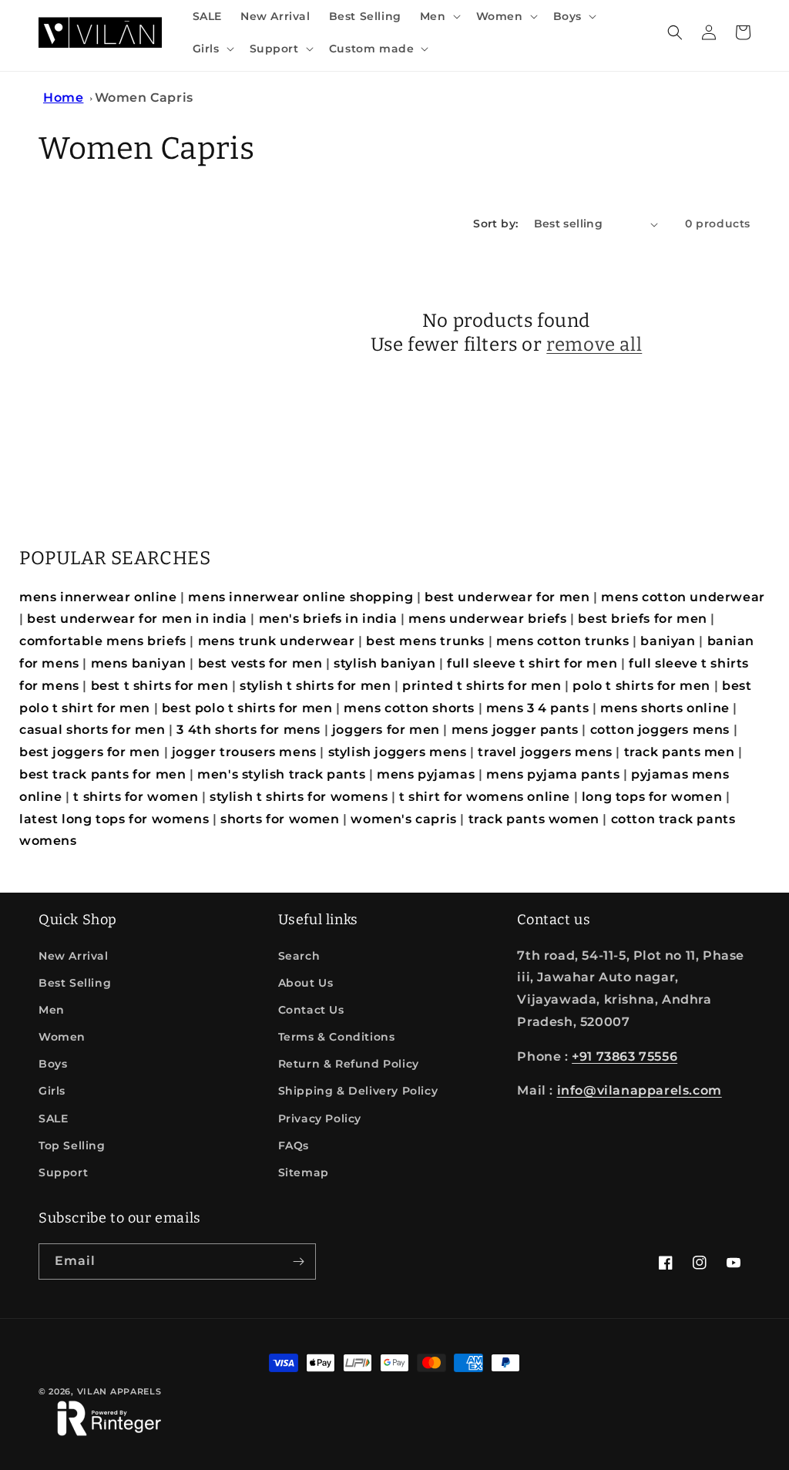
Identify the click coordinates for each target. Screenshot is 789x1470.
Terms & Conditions (336, 1037)
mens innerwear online (98, 597)
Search (299, 956)
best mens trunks (425, 641)
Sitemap (303, 1172)
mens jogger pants (515, 729)
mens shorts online (665, 708)
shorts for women (280, 819)
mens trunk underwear (276, 641)
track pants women (533, 819)
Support (63, 1172)
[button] (439, 16)
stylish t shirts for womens (299, 796)
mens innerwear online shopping (300, 597)
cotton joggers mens (660, 729)
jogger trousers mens (244, 752)
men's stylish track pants (281, 774)
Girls (52, 1091)
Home (63, 97)
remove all (594, 344)
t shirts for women (135, 796)
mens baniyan (138, 663)
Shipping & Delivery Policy (358, 1091)
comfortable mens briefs (102, 641)
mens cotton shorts (409, 708)
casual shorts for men (92, 729)
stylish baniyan (384, 663)
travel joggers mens (545, 752)
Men (52, 1010)
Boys (53, 1064)
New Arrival (74, 956)
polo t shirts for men (641, 685)
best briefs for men (642, 618)
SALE (53, 1118)
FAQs (293, 1145)
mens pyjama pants (552, 774)
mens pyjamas (426, 774)
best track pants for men (102, 774)
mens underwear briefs (487, 618)
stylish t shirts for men (315, 685)
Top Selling (72, 1145)
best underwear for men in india (137, 618)
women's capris (403, 819)
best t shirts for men (160, 685)
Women (62, 1037)
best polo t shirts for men (247, 708)
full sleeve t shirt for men (532, 663)
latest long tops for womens (114, 819)
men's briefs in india (328, 618)
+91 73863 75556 (624, 1056)
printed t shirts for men (481, 685)
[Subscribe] (298, 1261)
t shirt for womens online (484, 796)
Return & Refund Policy (348, 1064)
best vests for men (260, 663)
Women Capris (144, 97)
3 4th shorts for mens (248, 729)
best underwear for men (507, 597)
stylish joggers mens (397, 752)
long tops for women (652, 796)
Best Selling (75, 983)
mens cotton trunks (563, 641)
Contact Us (311, 1010)
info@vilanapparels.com (639, 1090)
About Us (306, 983)
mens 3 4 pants (537, 708)
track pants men (679, 752)
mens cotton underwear (683, 597)
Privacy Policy (319, 1118)
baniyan (667, 641)
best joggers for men (89, 752)
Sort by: (495, 223)
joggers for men (386, 729)
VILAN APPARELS (119, 1391)
